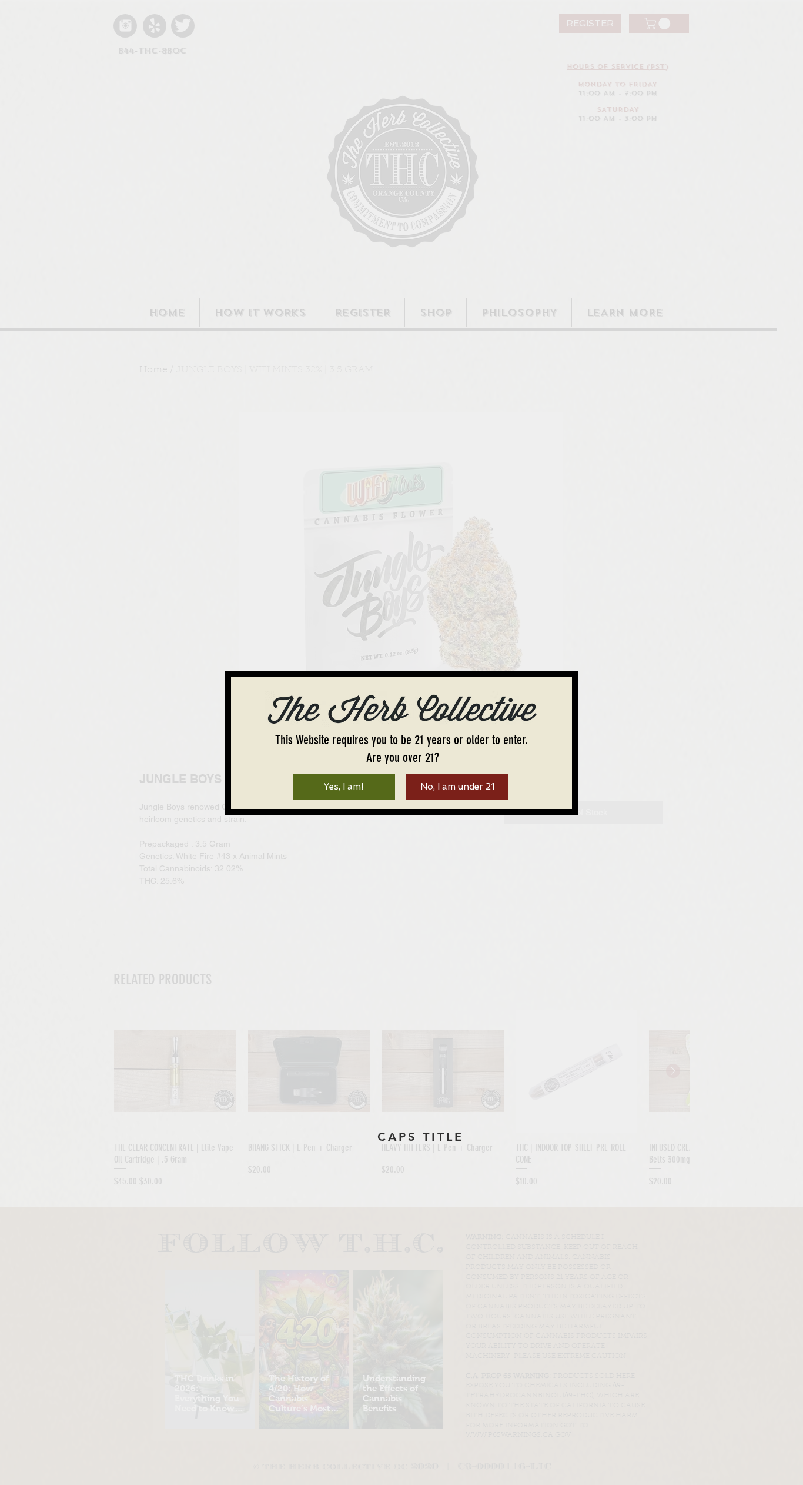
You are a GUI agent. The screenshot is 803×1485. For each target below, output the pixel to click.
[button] (344, 787)
